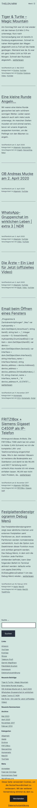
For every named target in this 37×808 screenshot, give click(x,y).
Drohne (16, 70)
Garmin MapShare (8, 663)
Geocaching (26, 147)
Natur (3, 153)
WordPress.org (7, 779)
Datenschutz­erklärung (10, 673)
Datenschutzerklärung (18, 805)
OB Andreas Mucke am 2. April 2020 (16, 689)
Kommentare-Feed (9, 775)
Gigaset (28, 488)
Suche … (5, 620)
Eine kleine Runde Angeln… (12, 686)
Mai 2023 (5, 716)
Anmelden (5, 769)
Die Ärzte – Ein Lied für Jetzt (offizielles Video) (17, 267)
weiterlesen (18, 60)
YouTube (23, 70)
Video (3, 76)
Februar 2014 (7, 726)
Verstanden (18, 798)
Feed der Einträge (8, 772)
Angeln (19, 150)
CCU (19, 398)
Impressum (6, 669)
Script (33, 398)
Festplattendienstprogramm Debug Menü (17, 516)
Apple (15, 587)
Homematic (17, 395)
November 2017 (8, 723)
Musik (19, 288)
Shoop (4, 656)
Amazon (4, 646)
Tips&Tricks (5, 592)
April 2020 (5, 720)
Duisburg (26, 73)
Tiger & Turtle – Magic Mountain (14, 682)
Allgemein (17, 147)
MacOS (21, 587)
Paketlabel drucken (9, 666)
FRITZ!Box (25, 485)
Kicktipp (4, 653)
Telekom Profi (7, 659)
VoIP (3, 491)
